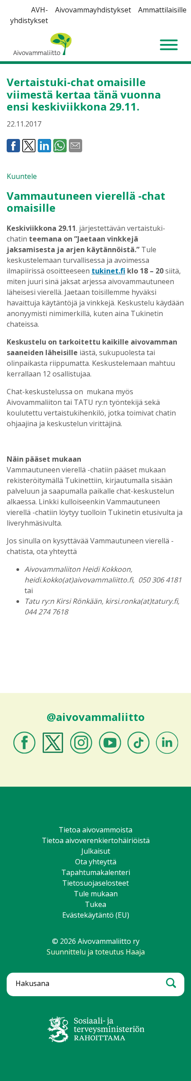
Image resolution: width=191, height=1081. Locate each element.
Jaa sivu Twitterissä (29, 145)
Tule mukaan (96, 894)
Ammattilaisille (162, 10)
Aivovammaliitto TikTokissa (138, 743)
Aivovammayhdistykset (93, 10)
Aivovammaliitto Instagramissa (81, 743)
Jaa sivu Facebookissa (13, 145)
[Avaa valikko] (168, 45)
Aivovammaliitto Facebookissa (24, 743)
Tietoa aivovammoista (95, 830)
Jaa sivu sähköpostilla (75, 145)
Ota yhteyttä (95, 862)
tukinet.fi (108, 271)
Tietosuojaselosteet (95, 883)
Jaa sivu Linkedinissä (44, 145)
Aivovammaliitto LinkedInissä (167, 743)
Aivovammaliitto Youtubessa (110, 743)
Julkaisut (95, 851)
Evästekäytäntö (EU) (95, 915)
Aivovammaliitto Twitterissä (53, 743)
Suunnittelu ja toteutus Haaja (96, 952)
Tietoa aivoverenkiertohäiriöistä (96, 840)
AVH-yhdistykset (29, 15)
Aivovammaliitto (40, 54)
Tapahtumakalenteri (95, 872)
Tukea (95, 904)
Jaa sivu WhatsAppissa (60, 145)
